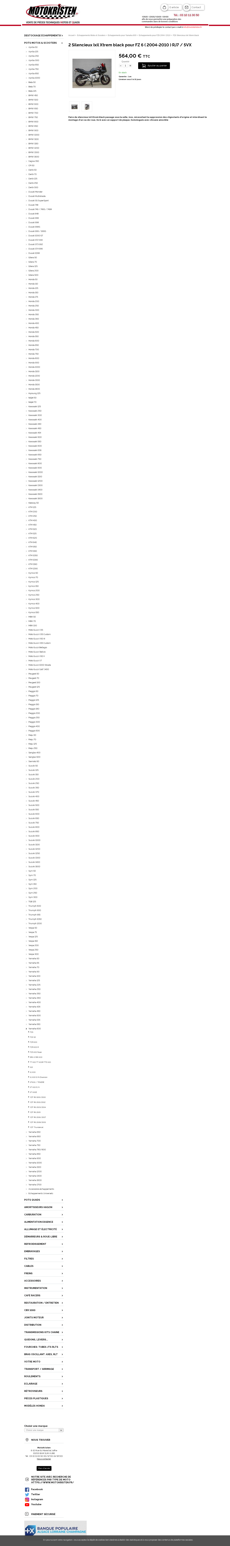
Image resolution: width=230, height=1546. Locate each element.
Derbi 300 (33, 187)
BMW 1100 (33, 139)
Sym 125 (32, 879)
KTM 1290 (33, 568)
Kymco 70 (33, 577)
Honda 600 (33, 341)
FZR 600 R (34, 1047)
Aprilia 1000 (34, 78)
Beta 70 (32, 86)
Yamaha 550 (34, 1024)
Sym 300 (32, 897)
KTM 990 (32, 551)
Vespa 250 (33, 950)
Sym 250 (32, 893)
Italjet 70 (32, 402)
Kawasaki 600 (35, 446)
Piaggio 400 (34, 726)
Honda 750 (33, 354)
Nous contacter (44, 1459)
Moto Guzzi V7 (35, 660)
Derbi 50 (32, 170)
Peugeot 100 (34, 682)
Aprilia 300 (33, 60)
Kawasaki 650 (34, 454)
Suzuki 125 (33, 770)
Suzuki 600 (33, 814)
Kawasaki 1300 (35, 485)
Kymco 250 (33, 595)
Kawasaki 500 (35, 437)
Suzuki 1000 (34, 840)
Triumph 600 (34, 906)
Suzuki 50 (33, 766)
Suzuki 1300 (34, 858)
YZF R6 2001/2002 (37, 1102)
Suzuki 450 (33, 801)
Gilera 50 (32, 257)
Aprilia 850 (33, 73)
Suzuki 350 (33, 787)
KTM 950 (32, 546)
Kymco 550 (33, 612)
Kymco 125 (33, 582)
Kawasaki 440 (34, 424)
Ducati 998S (34, 227)
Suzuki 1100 (34, 844)
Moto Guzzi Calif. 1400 (38, 669)
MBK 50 (32, 617)
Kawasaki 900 (35, 468)
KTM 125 (32, 507)
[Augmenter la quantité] (130, 66)
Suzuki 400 (33, 796)
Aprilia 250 (33, 56)
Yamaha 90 (33, 971)
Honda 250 (33, 306)
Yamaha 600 (34, 1028)
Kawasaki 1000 (35, 472)
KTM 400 (32, 520)
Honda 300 (33, 310)
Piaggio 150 (33, 704)
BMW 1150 (33, 143)
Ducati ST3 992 (35, 244)
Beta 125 (32, 91)
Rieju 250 (32, 748)
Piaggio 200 (34, 713)
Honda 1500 (34, 384)
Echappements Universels (40, 1193)
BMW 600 (33, 104)
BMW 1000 (33, 135)
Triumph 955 (34, 915)
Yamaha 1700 (34, 1184)
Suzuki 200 (33, 779)
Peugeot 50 (33, 674)
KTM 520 (32, 529)
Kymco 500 (33, 608)
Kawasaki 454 (34, 433)
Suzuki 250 (33, 783)
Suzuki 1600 (34, 866)
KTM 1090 (33, 560)
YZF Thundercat (36, 1127)
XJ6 (31, 1067)
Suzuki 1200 (34, 849)
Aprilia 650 (33, 65)
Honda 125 (33, 288)
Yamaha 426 (34, 1007)
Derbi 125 (32, 178)
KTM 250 (32, 516)
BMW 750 (33, 117)
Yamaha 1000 (35, 1163)
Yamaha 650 (34, 1132)
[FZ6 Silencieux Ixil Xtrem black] (92, 87)
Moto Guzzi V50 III (36, 638)
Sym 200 (32, 888)
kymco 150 (33, 586)
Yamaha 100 (34, 976)
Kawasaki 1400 (35, 490)
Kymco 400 (33, 603)
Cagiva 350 (33, 161)
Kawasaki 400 (35, 419)
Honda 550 (33, 336)
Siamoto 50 (33, 761)
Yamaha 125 (34, 980)
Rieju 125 (32, 744)
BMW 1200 (33, 148)
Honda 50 (33, 279)
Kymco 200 (34, 590)
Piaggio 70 (33, 695)
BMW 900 (33, 130)
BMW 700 (33, 113)
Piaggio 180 (33, 709)
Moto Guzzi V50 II (36, 656)
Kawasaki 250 (34, 411)
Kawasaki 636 (34, 450)
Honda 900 (33, 362)
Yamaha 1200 (35, 1171)
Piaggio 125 (33, 700)
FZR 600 (33, 1042)
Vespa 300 (33, 954)
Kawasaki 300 (35, 415)
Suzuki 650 (33, 818)
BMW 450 (33, 95)
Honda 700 (33, 349)
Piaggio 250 (34, 717)
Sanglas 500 (34, 757)
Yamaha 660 (34, 1136)
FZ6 (31, 1032)
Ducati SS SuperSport (38, 200)
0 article (174, 7)
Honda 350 (33, 314)
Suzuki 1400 (34, 862)
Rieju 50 (32, 735)
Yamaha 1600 (35, 1180)
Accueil (71, 35)
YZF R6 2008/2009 (38, 1122)
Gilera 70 (32, 262)
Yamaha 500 (34, 1015)
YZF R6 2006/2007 (38, 1117)
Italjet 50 (32, 398)
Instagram (37, 1499)
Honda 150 (33, 292)
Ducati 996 (33, 218)
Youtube (36, 1504)
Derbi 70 (32, 174)
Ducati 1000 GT (35, 235)
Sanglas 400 (34, 752)
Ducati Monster (35, 192)
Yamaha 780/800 (37, 1149)
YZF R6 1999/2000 (38, 1097)
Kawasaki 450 (34, 428)
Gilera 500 (33, 275)
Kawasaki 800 (35, 463)
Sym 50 (32, 871)
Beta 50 (32, 82)
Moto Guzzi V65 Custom (39, 643)
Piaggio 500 (34, 730)
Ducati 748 (33, 205)
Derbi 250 (33, 183)
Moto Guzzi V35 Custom (39, 634)
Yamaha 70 (33, 967)
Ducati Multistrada (37, 196)
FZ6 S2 (33, 1037)
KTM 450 (32, 525)
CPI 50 (31, 165)
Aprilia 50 (33, 47)
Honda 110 (33, 284)
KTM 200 (32, 511)
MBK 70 (32, 621)
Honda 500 (33, 332)
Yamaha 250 (34, 989)
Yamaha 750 (34, 1145)
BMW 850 (33, 126)
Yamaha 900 (34, 1158)
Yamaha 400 (34, 1002)
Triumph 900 (34, 910)
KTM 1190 (32, 564)
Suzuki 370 (33, 792)
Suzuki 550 (33, 809)
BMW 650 (33, 108)
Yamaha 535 (34, 1020)
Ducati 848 (33, 213)
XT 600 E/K (35, 1087)
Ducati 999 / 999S (37, 231)
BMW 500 (33, 100)
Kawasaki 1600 (35, 498)
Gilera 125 (33, 266)
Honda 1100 (33, 371)
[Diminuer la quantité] (121, 66)
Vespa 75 (32, 932)
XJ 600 (33, 1072)
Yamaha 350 (34, 993)
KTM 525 (32, 533)
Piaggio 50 (33, 691)
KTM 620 (32, 538)
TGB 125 (32, 901)
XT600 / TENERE (37, 1082)
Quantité (125, 61)
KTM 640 (32, 542)
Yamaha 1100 (34, 1167)
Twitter (35, 1494)
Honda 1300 (34, 380)
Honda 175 (33, 297)
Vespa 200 (33, 945)
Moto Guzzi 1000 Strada (39, 665)
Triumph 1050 (35, 919)
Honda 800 (33, 358)
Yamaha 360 (34, 998)
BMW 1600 (33, 157)
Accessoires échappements (41, 1189)
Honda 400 (33, 323)
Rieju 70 (32, 739)
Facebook (37, 1489)
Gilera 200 (33, 270)
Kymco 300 (34, 599)
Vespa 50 (32, 928)
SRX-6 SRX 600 (36, 1057)
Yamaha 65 (33, 963)
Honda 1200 (34, 376)
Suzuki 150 (33, 774)
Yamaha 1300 (35, 1176)
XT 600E (33, 1092)
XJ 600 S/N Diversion (38, 1077)
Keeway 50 (33, 503)
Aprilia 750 (33, 69)
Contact (196, 7)
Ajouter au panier (157, 65)
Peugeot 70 (33, 678)
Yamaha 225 (34, 985)
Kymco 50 (33, 573)
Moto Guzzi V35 (35, 630)
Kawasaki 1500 (35, 494)
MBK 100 (32, 625)
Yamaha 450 (34, 1011)
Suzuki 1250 (34, 853)
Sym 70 (32, 875)
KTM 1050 (33, 555)
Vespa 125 (33, 936)
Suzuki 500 (33, 805)
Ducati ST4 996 (35, 249)
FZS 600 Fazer (36, 1052)
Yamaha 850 (34, 1154)
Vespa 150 (33, 941)
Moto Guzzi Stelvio (37, 652)
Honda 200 (33, 301)
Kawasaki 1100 (35, 476)
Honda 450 (33, 327)
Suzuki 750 (33, 823)
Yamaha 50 (33, 958)
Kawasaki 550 (34, 441)
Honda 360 (33, 319)
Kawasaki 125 (34, 406)
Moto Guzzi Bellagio (37, 647)
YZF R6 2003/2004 (38, 1107)
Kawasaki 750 (34, 459)
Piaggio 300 (34, 722)
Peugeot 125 (34, 687)
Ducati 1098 (34, 253)
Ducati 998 (33, 222)
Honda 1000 (34, 367)
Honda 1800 (34, 389)
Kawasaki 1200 (35, 481)
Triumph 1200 (35, 923)
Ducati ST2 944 (35, 240)
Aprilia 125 (33, 51)
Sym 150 (32, 884)
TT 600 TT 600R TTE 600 (40, 1062)
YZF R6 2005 (35, 1112)
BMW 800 (33, 121)
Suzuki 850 (33, 831)
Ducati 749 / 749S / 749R (40, 209)
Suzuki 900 (33, 836)
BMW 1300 (33, 152)
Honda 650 (33, 345)
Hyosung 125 (34, 393)
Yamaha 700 (34, 1141)
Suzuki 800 (33, 827)
